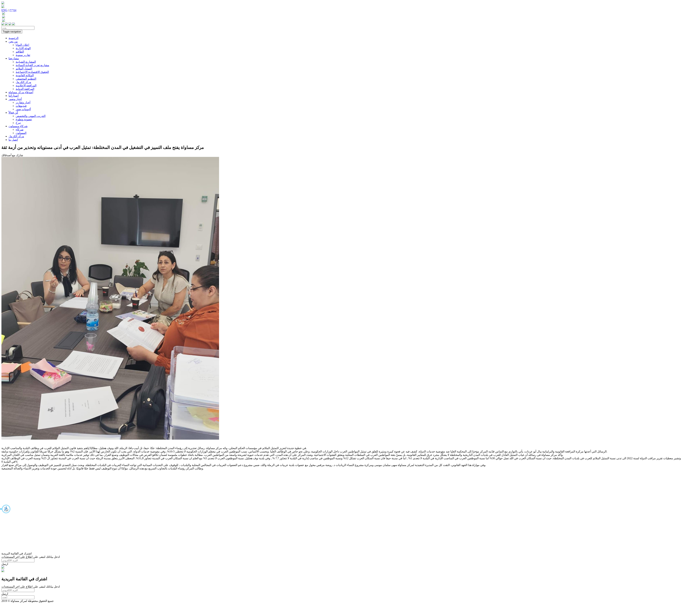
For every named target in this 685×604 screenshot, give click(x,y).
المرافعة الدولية (25, 88)
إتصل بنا (13, 139)
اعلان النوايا (22, 44)
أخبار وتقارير (23, 102)
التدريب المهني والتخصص (30, 115)
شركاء (19, 129)
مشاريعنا (14, 58)
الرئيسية (13, 38)
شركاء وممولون (18, 126)
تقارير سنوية (23, 55)
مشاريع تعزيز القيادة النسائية (32, 65)
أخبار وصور (15, 99)
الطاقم (20, 51)
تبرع (18, 122)
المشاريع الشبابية (26, 61)
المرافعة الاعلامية (26, 85)
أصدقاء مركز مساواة (21, 92)
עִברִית (12, 10)
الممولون (21, 132)
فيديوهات (21, 105)
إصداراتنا (14, 95)
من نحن (13, 41)
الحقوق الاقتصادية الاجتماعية (32, 71)
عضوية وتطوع (24, 119)
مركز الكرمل (23, 82)
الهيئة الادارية (23, 48)
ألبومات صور (23, 109)
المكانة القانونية (25, 75)
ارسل (4, 563)
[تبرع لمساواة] (2, 567)
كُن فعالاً (13, 112)
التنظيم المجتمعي (26, 78)
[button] (5, 509)
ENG (4, 10)
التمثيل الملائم (24, 68)
